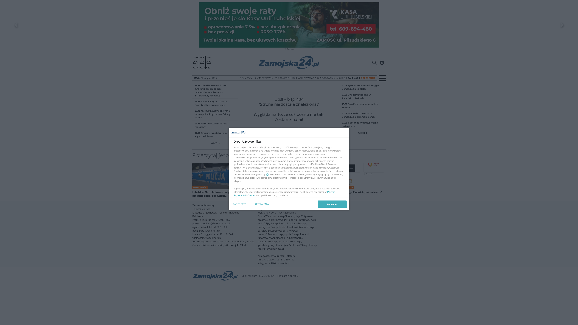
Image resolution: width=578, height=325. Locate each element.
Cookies (251, 195)
